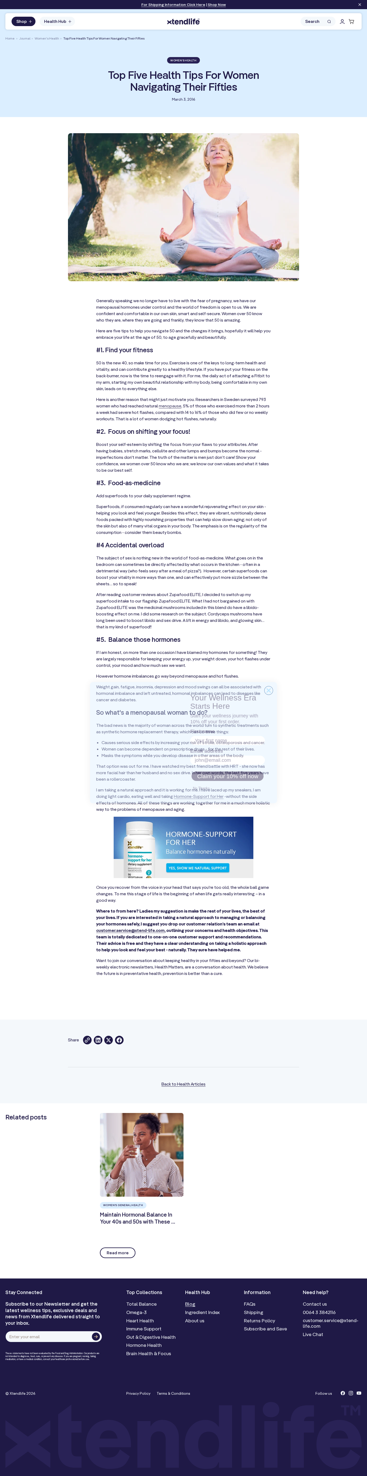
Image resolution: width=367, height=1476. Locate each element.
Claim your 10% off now (227, 772)
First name (201, 727)
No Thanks (201, 785)
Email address (205, 747)
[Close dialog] (268, 686)
